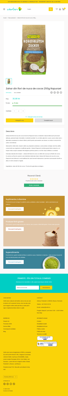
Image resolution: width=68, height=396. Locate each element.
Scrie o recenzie (34, 185)
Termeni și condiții (42, 334)
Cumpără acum (48, 120)
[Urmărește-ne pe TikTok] (14, 384)
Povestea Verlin (7, 323)
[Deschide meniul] (4, 9)
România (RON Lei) (9, 376)
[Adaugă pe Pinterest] (54, 92)
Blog (4, 331)
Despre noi (6, 321)
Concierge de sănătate (9, 329)
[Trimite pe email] (61, 92)
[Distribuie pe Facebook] (51, 92)
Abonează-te (46, 287)
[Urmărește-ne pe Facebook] (4, 384)
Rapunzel (9, 92)
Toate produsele (12, 17)
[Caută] (51, 9)
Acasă (4, 17)
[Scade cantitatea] (14, 111)
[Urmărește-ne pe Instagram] (7, 384)
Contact (39, 321)
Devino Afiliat (6, 326)
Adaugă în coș (19, 120)
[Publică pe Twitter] (58, 92)
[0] (63, 9)
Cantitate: (9, 111)
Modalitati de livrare (42, 326)
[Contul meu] (60, 9)
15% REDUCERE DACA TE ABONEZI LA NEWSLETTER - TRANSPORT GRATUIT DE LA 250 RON (34, 1)
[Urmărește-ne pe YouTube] (11, 384)
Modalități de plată (42, 323)
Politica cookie (41, 329)
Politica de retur (41, 331)
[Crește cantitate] (23, 111)
